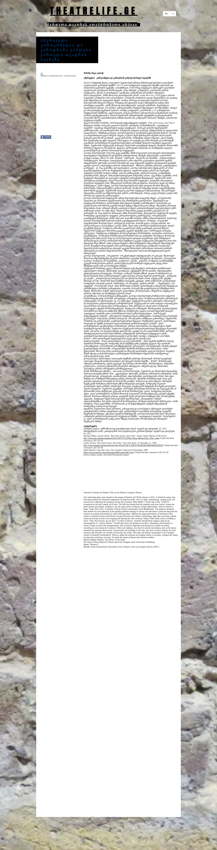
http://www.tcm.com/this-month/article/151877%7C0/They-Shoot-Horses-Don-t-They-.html (121, 438)
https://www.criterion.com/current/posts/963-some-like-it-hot (109, 452)
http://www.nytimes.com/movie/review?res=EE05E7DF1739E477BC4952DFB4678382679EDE (123, 445)
